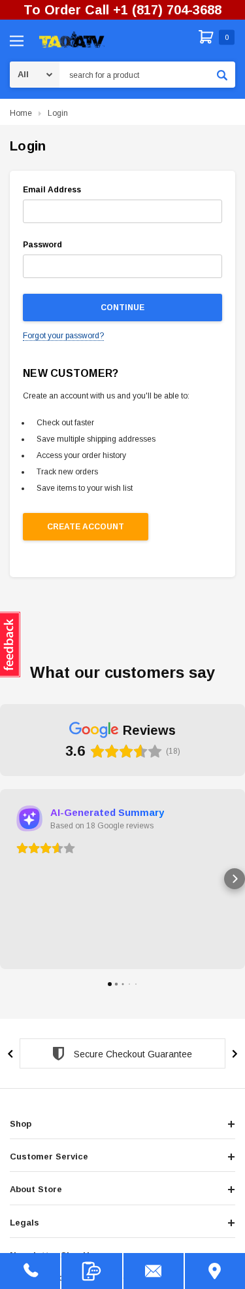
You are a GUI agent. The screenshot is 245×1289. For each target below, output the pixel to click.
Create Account (85, 526)
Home (21, 113)
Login (58, 113)
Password (42, 244)
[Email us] (153, 1271)
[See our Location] (215, 1271)
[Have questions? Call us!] (30, 1271)
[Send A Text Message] (91, 1271)
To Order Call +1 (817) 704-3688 (122, 10)
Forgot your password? (63, 335)
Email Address (52, 189)
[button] (10, 878)
